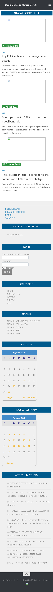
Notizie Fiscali (12, 209)
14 (29, 440)
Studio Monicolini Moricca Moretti (21, 4)
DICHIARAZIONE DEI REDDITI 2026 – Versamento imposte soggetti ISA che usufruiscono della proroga (25, 553)
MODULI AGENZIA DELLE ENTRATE (23, 321)
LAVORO (11, 297)
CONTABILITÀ (13, 294)
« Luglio (9, 397)
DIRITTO (11, 300)
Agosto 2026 (19, 352)
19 (19, 445)
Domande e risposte (15, 212)
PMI (9, 303)
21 (29, 445)
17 (9, 445)
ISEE (3, 52)
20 (24, 380)
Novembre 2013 (17, 234)
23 (4, 451)
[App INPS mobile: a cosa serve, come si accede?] (26, 30)
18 (14, 445)
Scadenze (10, 218)
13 (24, 440)
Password (6, 260)
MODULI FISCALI (15, 327)
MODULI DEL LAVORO (17, 324)
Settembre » (29, 397)
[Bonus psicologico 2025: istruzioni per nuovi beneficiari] (26, 91)
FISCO (10, 290)
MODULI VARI (13, 333)
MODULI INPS (13, 330)
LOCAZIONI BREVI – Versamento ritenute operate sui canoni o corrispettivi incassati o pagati (28, 523)
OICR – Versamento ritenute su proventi (28, 562)
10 (9, 440)
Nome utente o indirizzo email (16, 254)
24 (9, 451)
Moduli (8, 215)
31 (9, 391)
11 (14, 440)
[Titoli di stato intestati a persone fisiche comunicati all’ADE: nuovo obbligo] (26, 149)
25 (14, 386)
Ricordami (9, 267)
